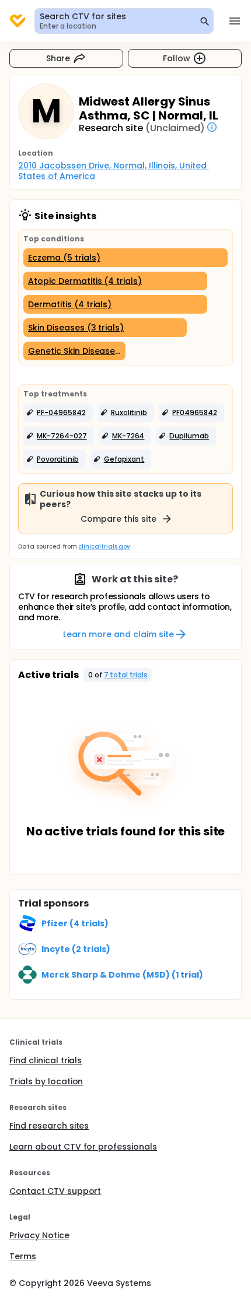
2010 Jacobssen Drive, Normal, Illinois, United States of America (113, 171)
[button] (58, 412)
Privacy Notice (39, 1235)
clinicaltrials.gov (104, 546)
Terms (22, 1256)
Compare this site (118, 519)
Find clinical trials (45, 1060)
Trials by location (46, 1081)
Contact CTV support (55, 1191)
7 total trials (126, 675)
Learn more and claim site (118, 634)
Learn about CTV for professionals (83, 1147)
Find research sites (49, 1126)
